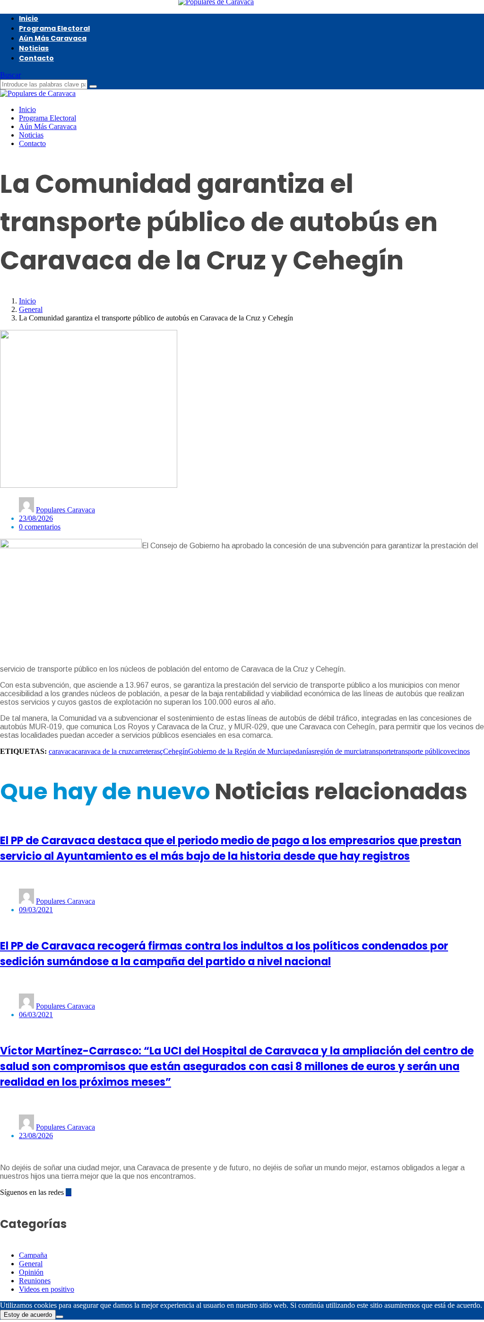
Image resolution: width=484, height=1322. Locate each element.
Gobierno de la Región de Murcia (238, 751)
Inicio (28, 18)
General (31, 309)
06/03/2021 (36, 1015)
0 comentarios (39, 527)
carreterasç (147, 751)
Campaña (33, 1255)
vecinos (458, 751)
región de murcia (339, 751)
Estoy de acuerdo (28, 1314)
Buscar (10, 75)
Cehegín (175, 751)
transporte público (420, 751)
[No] (59, 1316)
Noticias (34, 48)
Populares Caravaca (65, 510)
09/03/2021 (36, 910)
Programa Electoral (54, 28)
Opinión (31, 1272)
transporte (379, 751)
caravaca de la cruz (103, 751)
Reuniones (35, 1281)
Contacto (36, 58)
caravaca (62, 751)
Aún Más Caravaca (52, 38)
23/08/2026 (36, 518)
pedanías (301, 751)
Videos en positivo (46, 1289)
